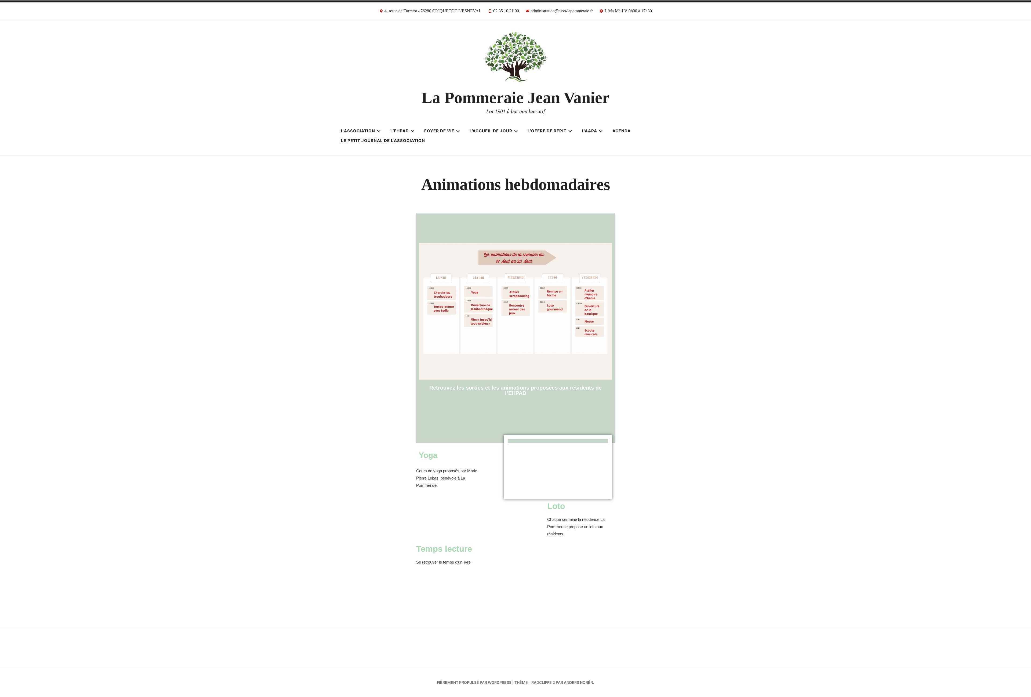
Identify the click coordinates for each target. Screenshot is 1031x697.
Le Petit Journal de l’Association (383, 140)
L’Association (358, 130)
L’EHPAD (399, 130)
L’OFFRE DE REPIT (547, 130)
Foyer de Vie (439, 130)
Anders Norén (578, 682)
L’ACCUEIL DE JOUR (491, 130)
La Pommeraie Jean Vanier (515, 98)
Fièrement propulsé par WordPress (474, 682)
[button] (557, 467)
